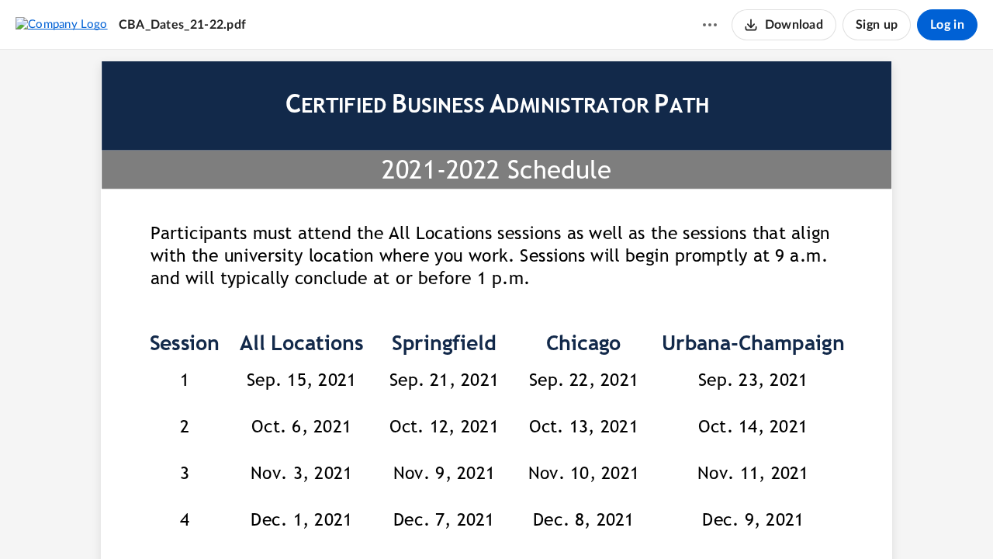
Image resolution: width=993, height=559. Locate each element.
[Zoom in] (522, 521)
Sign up (877, 25)
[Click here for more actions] (709, 24)
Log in (947, 25)
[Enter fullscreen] (582, 521)
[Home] (62, 24)
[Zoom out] (469, 521)
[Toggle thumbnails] (410, 521)
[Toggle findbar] (438, 521)
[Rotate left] (553, 521)
